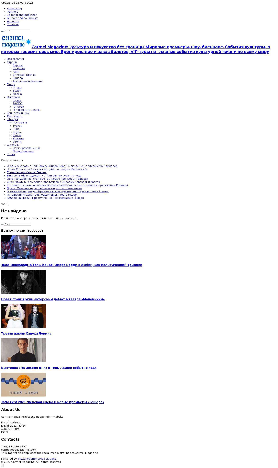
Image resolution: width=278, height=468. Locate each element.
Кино (16, 129)
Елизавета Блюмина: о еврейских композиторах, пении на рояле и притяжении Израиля (67, 185)
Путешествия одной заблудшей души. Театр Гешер (42, 194)
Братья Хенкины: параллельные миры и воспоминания (44, 188)
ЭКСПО (17, 103)
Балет (17, 90)
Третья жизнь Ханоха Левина (26, 172)
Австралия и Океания (27, 81)
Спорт (11, 154)
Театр (11, 84)
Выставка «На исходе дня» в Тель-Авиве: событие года (44, 175)
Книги (17, 135)
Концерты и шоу (18, 113)
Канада (18, 78)
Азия (16, 71)
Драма (17, 94)
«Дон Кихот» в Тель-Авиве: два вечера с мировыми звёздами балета (53, 182)
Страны (12, 62)
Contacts (13, 24)
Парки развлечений (26, 148)
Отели (17, 141)
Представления (23, 151)
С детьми (13, 144)
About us (13, 21)
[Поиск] (2, 31)
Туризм (17, 125)
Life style (12, 119)
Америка (19, 68)
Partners (12, 11)
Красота (18, 138)
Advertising (14, 8)
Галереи (18, 106)
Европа (18, 65)
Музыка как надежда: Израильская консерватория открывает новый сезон (58, 191)
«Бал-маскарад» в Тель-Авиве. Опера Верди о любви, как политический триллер (62, 166)
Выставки (13, 97)
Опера (17, 87)
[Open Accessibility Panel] (2, 465)
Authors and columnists (22, 18)
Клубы (17, 132)
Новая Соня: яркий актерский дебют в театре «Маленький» (47, 169)
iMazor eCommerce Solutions (37, 458)
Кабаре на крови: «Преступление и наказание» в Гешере (45, 197)
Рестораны (20, 122)
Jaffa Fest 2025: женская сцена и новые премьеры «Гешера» (47, 178)
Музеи (17, 100)
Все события (15, 59)
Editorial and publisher (22, 15)
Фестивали (14, 116)
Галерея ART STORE (26, 109)
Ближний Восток (24, 74)
